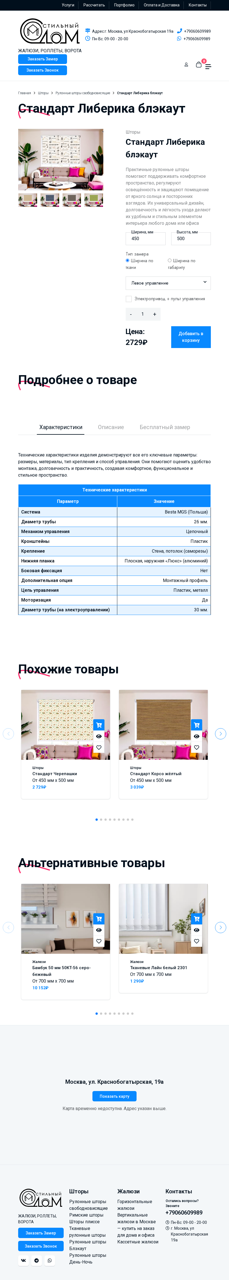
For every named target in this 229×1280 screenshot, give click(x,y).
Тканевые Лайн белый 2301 (158, 967)
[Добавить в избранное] (98, 747)
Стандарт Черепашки (54, 773)
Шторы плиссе (84, 1221)
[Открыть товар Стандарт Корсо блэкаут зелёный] (93, 200)
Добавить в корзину (190, 337)
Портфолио (124, 5)
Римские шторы (86, 1215)
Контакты (198, 5)
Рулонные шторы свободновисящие (83, 93)
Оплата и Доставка (162, 5)
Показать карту (114, 1096)
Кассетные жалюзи (137, 1241)
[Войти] (186, 65)
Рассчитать (94, 5)
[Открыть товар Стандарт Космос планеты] (49, 200)
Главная (24, 93)
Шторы (43, 93)
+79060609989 (197, 31)
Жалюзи (39, 962)
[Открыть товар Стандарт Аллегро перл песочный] (27, 200)
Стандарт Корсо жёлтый (156, 773)
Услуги (68, 5)
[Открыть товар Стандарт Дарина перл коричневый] (72, 200)
